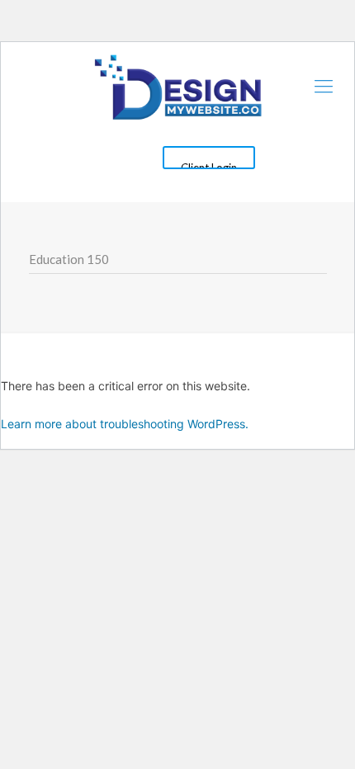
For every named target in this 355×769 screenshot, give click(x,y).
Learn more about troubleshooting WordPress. (124, 424)
